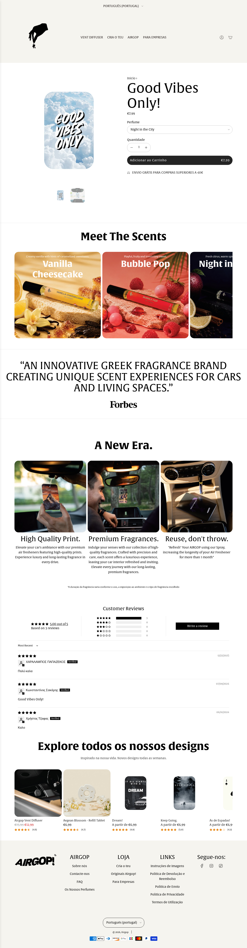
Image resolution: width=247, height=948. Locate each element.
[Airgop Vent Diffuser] (38, 793)
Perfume (133, 122)
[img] (27, 656)
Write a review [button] (197, 626)
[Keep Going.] (184, 793)
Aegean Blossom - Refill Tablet (84, 820)
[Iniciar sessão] (221, 37)
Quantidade (136, 140)
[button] (18, 130)
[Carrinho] (230, 37)
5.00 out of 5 (59, 624)
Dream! (117, 820)
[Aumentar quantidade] (146, 147)
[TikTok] (220, 865)
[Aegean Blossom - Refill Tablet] (87, 793)
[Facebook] (202, 865)
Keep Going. (169, 820)
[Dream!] (135, 793)
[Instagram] (211, 865)
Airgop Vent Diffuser (28, 820)
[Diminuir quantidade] (131, 147)
